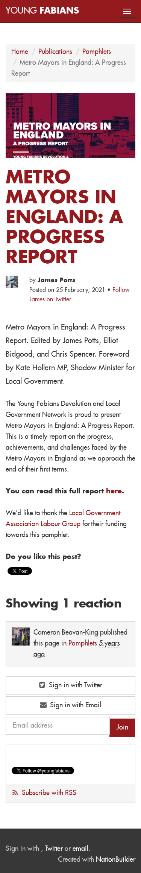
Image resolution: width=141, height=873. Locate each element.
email (80, 849)
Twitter (54, 849)
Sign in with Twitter (74, 685)
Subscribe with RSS (49, 793)
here (114, 491)
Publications (55, 52)
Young (42, 11)
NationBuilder (115, 859)
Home (19, 52)
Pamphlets (96, 52)
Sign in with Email (74, 705)
